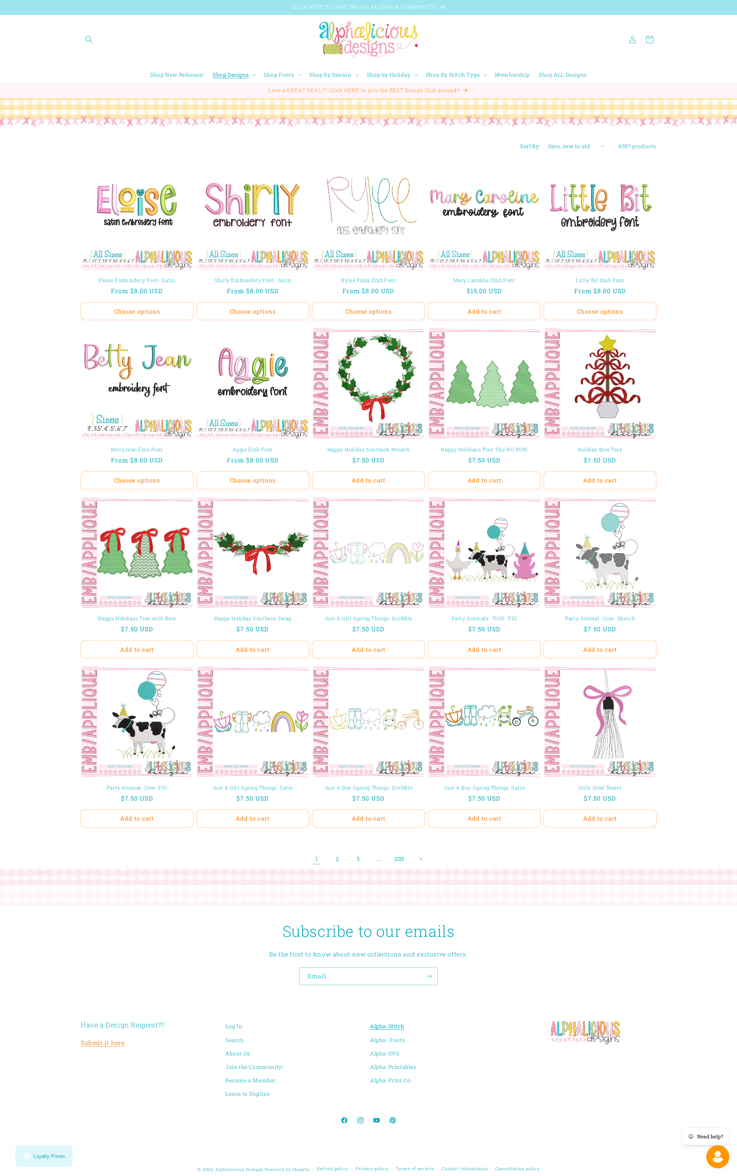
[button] (89, 39)
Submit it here (102, 1043)
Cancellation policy (517, 1168)
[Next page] (420, 859)
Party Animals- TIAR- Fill (484, 618)
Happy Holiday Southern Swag (252, 618)
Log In (234, 1026)
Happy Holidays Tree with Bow (137, 618)
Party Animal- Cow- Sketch (600, 618)
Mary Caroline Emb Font (484, 280)
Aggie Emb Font (253, 449)
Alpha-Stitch (387, 1026)
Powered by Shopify (286, 1169)
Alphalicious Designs (239, 1169)
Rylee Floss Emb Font (368, 280)
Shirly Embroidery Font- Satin (252, 280)
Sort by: (530, 146)
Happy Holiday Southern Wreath (368, 449)
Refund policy (332, 1168)
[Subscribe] (428, 976)
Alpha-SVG (384, 1053)
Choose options (137, 311)
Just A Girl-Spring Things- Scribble (368, 618)
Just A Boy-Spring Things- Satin (484, 788)
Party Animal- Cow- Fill (137, 788)
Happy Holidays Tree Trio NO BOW (484, 449)
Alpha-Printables (393, 1066)
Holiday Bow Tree (600, 449)
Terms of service (415, 1168)
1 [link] (316, 858)
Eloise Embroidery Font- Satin (137, 280)
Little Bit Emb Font (600, 280)
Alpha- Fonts (387, 1040)
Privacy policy (372, 1168)
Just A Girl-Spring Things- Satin (252, 788)
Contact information (464, 1168)
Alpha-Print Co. (391, 1080)
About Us (237, 1053)
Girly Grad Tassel (599, 788)
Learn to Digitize (247, 1093)
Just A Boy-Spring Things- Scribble (368, 788)
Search (234, 1040)
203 (400, 858)
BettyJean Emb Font (137, 449)
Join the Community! (254, 1066)
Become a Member (250, 1080)
